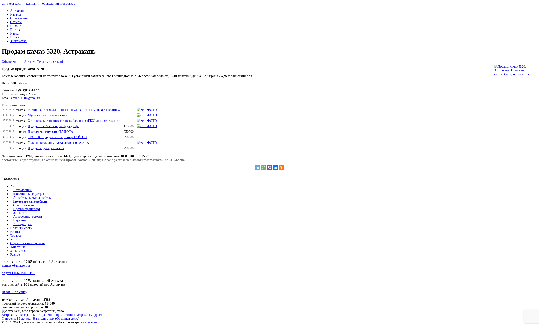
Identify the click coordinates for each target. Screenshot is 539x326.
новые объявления (16, 265)
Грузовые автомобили (52, 61)
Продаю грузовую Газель (46, 148)
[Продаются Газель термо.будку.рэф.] (147, 126)
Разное (15, 254)
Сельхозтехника (24, 205)
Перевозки (21, 220)
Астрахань (9, 315)
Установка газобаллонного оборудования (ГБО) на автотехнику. (74, 109)
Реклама (25, 318)
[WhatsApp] (263, 167)
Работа (15, 231)
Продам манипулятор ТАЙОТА (50, 131)
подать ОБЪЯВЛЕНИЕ (18, 273)
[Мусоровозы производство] (147, 115)
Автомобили (22, 190)
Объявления (10, 61)
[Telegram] (257, 167)
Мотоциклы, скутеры (28, 194)
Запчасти (19, 213)
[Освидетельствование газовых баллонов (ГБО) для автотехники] (147, 120)
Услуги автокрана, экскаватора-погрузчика (59, 142)
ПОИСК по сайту (14, 292)
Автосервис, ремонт (27, 216)
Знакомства (18, 250)
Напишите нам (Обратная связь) (56, 318)
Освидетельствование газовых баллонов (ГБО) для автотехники (74, 120)
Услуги (15, 239)
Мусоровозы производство (47, 115)
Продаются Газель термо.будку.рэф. (53, 126)
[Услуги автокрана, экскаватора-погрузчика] (147, 142)
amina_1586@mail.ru (25, 98)
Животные (17, 247)
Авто (28, 61)
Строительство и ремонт (27, 243)
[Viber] (269, 167)
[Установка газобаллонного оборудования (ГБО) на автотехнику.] (147, 109)
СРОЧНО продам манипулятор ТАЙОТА (57, 137)
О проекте (9, 318)
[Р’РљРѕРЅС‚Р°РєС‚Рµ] (275, 167)
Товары (15, 235)
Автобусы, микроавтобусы (32, 197)
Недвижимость (21, 228)
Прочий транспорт (26, 209)
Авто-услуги (22, 224)
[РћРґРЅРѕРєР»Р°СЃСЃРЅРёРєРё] (281, 167)
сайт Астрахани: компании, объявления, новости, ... (39, 3)
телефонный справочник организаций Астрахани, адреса (61, 315)
